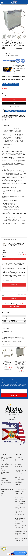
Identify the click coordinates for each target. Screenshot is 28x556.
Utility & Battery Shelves (21, 531)
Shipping (3, 484)
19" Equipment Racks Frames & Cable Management (20, 481)
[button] (14, 106)
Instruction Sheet (8, 331)
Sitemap (3, 495)
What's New (4, 460)
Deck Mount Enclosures (21, 497)
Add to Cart (14, 259)
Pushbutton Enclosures (20, 525)
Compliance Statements (7, 489)
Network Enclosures (20, 474)
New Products (18, 457)
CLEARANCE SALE (19, 540)
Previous (2, 360)
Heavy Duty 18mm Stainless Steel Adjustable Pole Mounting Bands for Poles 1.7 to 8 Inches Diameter (16, 244)
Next (25, 360)
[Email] (3, 120)
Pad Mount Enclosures (20, 489)
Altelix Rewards (4, 466)
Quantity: (5, 93)
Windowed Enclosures (20, 491)
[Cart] (26, 13)
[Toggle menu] (2, 3)
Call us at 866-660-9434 (14, 419)
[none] (14, 21)
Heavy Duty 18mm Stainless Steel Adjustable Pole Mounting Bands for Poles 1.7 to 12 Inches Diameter (16, 264)
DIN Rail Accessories (20, 487)
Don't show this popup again (10, 288)
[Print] (5, 120)
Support (3, 476)
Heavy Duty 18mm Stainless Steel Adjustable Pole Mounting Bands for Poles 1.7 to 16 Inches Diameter (7, 363)
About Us (3, 478)
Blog (2, 493)
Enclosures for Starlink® (20, 501)
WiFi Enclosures (19, 499)
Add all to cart (14, 306)
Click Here (14, 116)
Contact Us (3, 491)
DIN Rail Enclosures (19, 484)
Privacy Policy (4, 480)
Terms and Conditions (6, 482)
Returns (3, 487)
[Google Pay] (14, 103)
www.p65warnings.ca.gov (17, 341)
